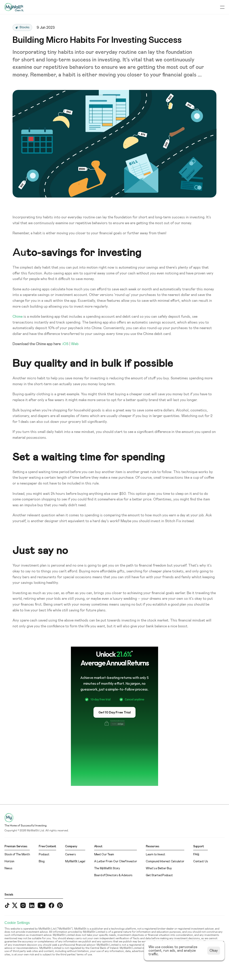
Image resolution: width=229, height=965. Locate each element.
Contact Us (200, 861)
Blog (41, 861)
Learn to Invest (155, 854)
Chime (18, 316)
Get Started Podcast (159, 875)
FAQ (196, 854)
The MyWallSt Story (107, 868)
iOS (65, 344)
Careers (70, 854)
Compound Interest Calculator (165, 861)
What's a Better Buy (159, 868)
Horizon (9, 861)
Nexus (8, 868)
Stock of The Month (17, 854)
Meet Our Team (104, 854)
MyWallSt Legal (75, 861)
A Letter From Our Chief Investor (115, 861)
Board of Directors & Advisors (113, 875)
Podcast (44, 854)
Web (74, 344)
